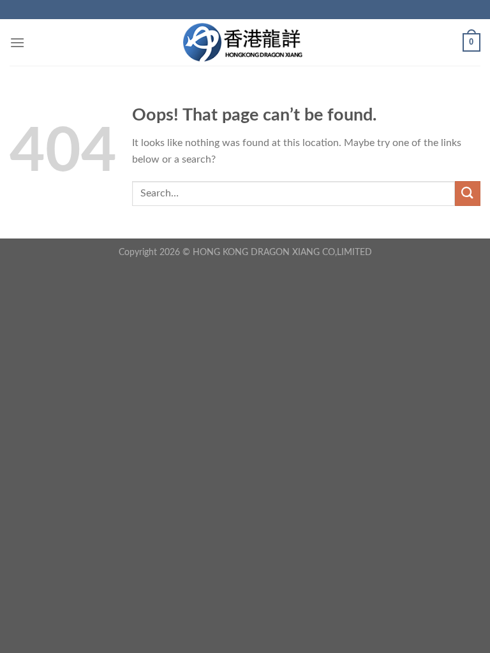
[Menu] (17, 42)
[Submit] (467, 193)
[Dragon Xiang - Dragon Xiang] (245, 42)
